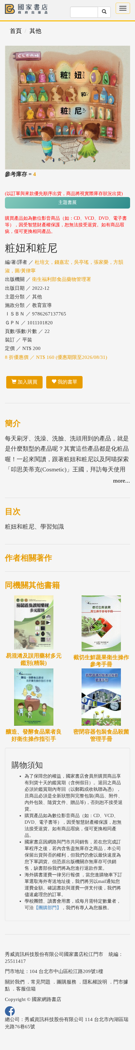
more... (121, 480)
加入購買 (26, 382)
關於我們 (15, 982)
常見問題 (40, 982)
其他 (35, 31)
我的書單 (66, 382)
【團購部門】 (47, 907)
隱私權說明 (95, 982)
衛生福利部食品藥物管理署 (61, 279)
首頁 (16, 31)
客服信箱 (26, 988)
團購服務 (66, 982)
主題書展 (67, 202)
